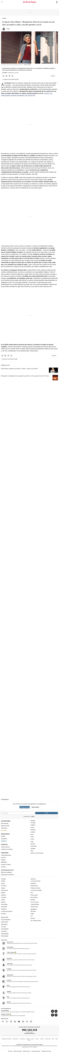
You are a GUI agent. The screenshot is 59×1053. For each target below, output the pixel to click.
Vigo (32, 850)
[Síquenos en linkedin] (15, 1021)
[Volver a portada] (29, 2)
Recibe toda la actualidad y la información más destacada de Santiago (19, 992)
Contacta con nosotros (7, 849)
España (3, 888)
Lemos (32, 839)
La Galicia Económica (6, 911)
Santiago (33, 848)
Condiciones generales (35, 1051)
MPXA (53, 1038)
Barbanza (33, 829)
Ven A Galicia (34, 897)
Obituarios (3, 909)
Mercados (33, 911)
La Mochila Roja (35, 904)
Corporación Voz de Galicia (6, 1038)
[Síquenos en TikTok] (23, 1021)
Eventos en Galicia (6, 864)
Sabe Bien (33, 883)
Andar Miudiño (5, 929)
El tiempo (3, 913)
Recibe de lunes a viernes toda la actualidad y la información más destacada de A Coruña (22, 981)
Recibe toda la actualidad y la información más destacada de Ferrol (18, 986)
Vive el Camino (34, 902)
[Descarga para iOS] (52, 1011)
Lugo (32, 841)
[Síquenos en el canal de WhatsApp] (27, 1021)
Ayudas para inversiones (7, 874)
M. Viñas (8, 28)
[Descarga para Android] (56, 1011)
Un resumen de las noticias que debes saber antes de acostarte (18, 948)
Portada (3, 881)
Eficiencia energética (6, 872)
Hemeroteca (4, 828)
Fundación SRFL (15, 1038)
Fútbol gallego (4, 933)
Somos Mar (4, 906)
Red (32, 892)
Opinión (3, 892)
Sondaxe (32, 1038)
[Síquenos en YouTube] (19, 1021)
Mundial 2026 (4, 917)
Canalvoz (37, 1038)
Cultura (3, 899)
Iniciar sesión (35, 807)
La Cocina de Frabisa (36, 890)
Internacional (4, 890)
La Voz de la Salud (35, 881)
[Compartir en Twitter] (12, 76)
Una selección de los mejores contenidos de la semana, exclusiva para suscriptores (21, 953)
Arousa (32, 827)
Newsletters (4, 838)
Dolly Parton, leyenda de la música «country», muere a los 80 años (19, 368)
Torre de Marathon (5, 919)
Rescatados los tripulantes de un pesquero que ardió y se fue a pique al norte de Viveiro (25, 376)
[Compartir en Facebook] (9, 76)
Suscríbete (4, 830)
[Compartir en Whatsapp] (3, 76)
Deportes (3, 895)
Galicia (3, 883)
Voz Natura (42, 1038)
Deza (32, 834)
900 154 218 (29, 1029)
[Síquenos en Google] (31, 1021)
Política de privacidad (17, 1051)
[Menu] (2, 2)
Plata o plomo (34, 895)
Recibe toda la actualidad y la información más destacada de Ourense (19, 1002)
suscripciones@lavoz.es (29, 1033)
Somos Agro (4, 904)
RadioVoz (28, 1038)
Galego (32, 816)
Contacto (3, 866)
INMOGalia (4, 862)
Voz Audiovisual (22, 1038)
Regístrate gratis (24, 807)
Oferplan (3, 859)
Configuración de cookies (46, 1051)
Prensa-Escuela (48, 1038)
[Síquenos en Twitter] (7, 1021)
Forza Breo (4, 931)
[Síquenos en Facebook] (3, 1021)
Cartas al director (5, 847)
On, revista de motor (36, 920)
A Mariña (33, 825)
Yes (32, 915)
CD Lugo (3, 926)
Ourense (33, 843)
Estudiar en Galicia (35, 888)
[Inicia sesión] (56, 2)
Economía (3, 885)
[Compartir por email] (6, 76)
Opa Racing (4, 924)
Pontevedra (34, 846)
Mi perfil (3, 836)
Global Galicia (34, 885)
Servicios (3, 857)
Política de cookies (26, 1051)
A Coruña (33, 822)
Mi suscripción (4, 823)
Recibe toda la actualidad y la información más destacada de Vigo (18, 997)
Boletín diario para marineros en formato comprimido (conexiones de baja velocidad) (21, 969)
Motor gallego (4, 936)
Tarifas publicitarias (6, 855)
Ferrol (32, 836)
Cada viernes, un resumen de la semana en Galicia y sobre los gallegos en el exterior (22, 975)
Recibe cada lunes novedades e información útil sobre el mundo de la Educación (21, 959)
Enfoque (33, 899)
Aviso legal (10, 1051)
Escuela (33, 918)
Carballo (33, 832)
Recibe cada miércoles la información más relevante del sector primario (19, 964)
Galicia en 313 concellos (37, 853)
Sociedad (3, 897)
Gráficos (3, 902)
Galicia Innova (34, 906)
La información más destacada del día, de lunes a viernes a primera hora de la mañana (22, 942)
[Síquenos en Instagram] (11, 1021)
